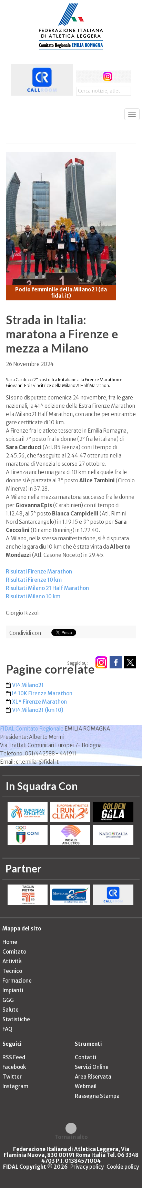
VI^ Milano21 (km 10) (37, 710)
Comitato (14, 951)
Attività (12, 961)
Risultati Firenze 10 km (34, 580)
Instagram (15, 1086)
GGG (8, 1000)
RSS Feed (13, 1057)
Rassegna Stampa (97, 1096)
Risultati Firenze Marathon (39, 571)
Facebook (14, 1067)
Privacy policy (87, 1166)
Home (9, 942)
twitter (95, 76)
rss (120, 76)
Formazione (17, 980)
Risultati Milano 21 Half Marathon (47, 588)
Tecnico (12, 971)
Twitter (12, 1076)
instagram (107, 76)
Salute (10, 1009)
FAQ (7, 1029)
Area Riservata (93, 1076)
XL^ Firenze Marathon (39, 701)
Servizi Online (92, 1067)
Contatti (85, 1057)
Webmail (86, 1086)
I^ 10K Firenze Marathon (42, 693)
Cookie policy (122, 1166)
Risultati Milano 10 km (33, 596)
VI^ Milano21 (28, 685)
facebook (82, 76)
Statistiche (16, 1019)
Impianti (12, 990)
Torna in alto (71, 1137)
